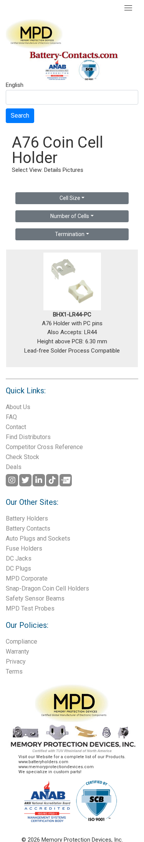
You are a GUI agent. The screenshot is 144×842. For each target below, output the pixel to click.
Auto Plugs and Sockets (38, 538)
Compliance (21, 641)
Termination (69, 234)
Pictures (73, 169)
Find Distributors (28, 437)
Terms (14, 671)
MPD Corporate (27, 578)
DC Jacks (18, 558)
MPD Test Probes (30, 608)
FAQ (11, 417)
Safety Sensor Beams (35, 598)
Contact (16, 427)
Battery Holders (27, 518)
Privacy (16, 661)
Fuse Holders (24, 548)
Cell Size (70, 198)
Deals (14, 467)
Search (20, 115)
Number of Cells (69, 216)
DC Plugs (18, 568)
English (14, 85)
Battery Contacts (28, 528)
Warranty (17, 651)
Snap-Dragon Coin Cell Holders (47, 588)
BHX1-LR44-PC (72, 314)
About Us (18, 407)
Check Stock (22, 457)
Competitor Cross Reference (44, 447)
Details (52, 169)
